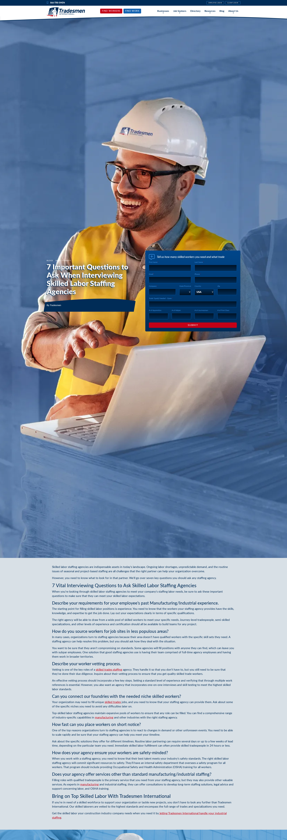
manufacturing (104, 717)
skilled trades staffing (109, 669)
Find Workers (111, 11)
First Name (153, 262)
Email (151, 274)
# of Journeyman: (201, 310)
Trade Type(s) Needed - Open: (160, 298)
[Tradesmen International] (66, 11)
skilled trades (113, 702)
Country (198, 286)
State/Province (185, 286)
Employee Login (215, 3)
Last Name (199, 262)
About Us (233, 11)
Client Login (232, 3)
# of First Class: (223, 310)
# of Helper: (176, 310)
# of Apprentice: (155, 310)
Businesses (163, 11)
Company (153, 286)
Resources (209, 11)
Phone (197, 274)
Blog (221, 11)
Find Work (132, 11)
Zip (218, 286)
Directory (195, 11)
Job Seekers (179, 11)
